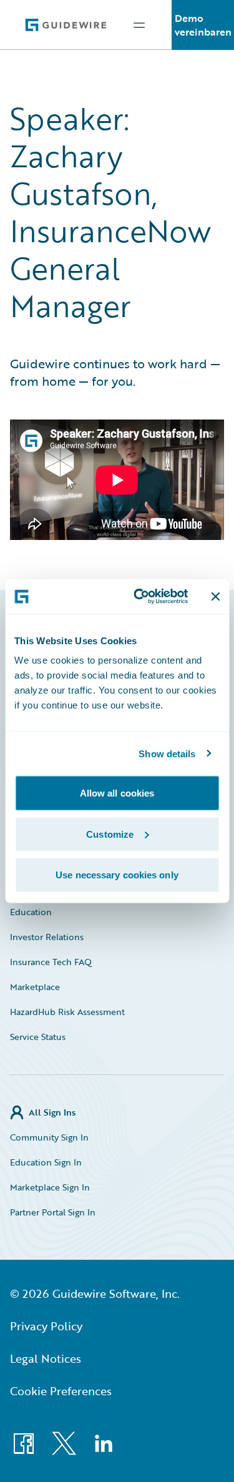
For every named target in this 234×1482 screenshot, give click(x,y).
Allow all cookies (117, 793)
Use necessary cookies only (117, 875)
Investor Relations (47, 936)
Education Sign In (46, 1162)
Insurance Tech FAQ (51, 961)
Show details (167, 753)
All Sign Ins (52, 1112)
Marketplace (35, 986)
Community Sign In (49, 1137)
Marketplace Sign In (50, 1187)
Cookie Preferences (61, 1391)
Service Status (38, 1036)
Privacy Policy (46, 1326)
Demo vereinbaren (203, 25)
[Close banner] (215, 596)
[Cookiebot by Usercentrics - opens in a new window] (139, 597)
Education (31, 911)
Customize (110, 833)
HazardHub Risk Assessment (67, 1011)
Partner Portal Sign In (52, 1212)
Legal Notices (45, 1358)
